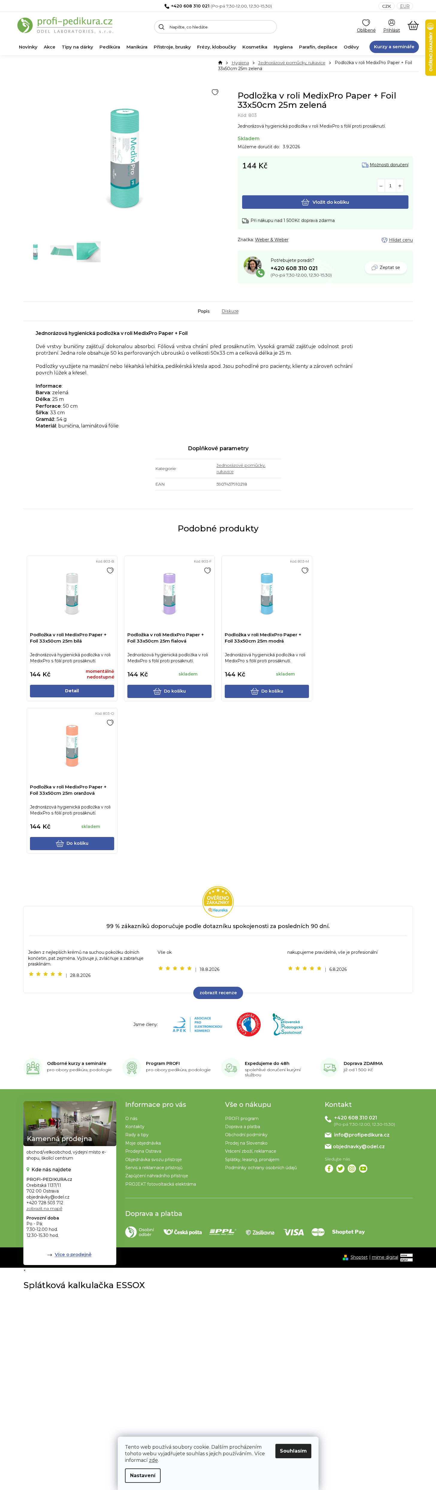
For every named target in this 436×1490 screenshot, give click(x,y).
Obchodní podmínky (246, 1134)
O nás (131, 1118)
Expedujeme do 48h (267, 1063)
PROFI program (242, 1118)
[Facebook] (329, 1168)
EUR (405, 6)
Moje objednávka (143, 1143)
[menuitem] (28, 47)
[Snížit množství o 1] (381, 186)
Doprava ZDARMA (363, 1063)
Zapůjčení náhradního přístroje (156, 1175)
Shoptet (359, 1257)
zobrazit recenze (218, 992)
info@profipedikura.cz (362, 1135)
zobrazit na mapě (44, 1208)
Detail (72, 690)
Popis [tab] (204, 311)
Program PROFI (163, 1063)
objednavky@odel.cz (359, 1146)
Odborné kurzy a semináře (76, 1063)
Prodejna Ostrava (143, 1151)
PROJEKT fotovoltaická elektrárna (160, 1184)
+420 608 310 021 (190, 6)
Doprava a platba (242, 1126)
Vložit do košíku (331, 202)
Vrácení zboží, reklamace (250, 1151)
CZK (386, 6)
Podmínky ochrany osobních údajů (261, 1167)
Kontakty (134, 1126)
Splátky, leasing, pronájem (252, 1159)
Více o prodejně (73, 1254)
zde (153, 1460)
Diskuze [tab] (230, 311)
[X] (340, 1168)
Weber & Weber (272, 239)
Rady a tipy (137, 1134)
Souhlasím (293, 1451)
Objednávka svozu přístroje (153, 1159)
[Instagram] (352, 1168)
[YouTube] (363, 1168)
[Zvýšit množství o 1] (400, 186)
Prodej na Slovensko (246, 1143)
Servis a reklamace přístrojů (153, 1167)
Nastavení (143, 1475)
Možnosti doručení (389, 164)
